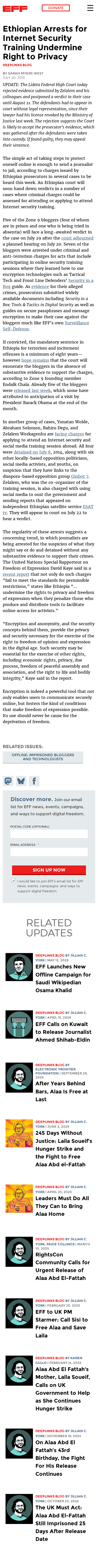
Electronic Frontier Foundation (16, 9)
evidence (40, 286)
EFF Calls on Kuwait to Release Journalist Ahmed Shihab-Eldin (63, 1032)
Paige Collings (60, 1244)
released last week (32, 390)
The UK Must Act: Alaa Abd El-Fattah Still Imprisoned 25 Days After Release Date (60, 1523)
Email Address (22, 844)
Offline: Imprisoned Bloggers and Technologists (43, 757)
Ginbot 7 (79, 476)
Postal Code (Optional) (29, 826)
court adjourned (77, 238)
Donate (56, 8)
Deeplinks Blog (50, 955)
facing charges (69, 433)
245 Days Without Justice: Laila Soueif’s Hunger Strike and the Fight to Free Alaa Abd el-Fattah (63, 1149)
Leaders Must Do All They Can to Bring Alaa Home (62, 1206)
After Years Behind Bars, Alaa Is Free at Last (61, 1091)
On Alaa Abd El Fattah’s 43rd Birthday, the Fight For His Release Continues (60, 1458)
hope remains (35, 360)
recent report (16, 574)
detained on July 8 (32, 452)
